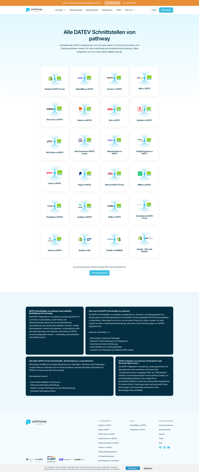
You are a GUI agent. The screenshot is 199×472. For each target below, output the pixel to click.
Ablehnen (148, 468)
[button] (60, 10)
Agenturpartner (92, 10)
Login (153, 10)
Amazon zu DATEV (105, 447)
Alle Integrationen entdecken (108, 461)
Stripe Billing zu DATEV (138, 425)
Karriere (162, 434)
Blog (160, 443)
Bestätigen (133, 468)
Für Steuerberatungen (106, 456)
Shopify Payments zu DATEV (108, 443)
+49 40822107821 (129, 3)
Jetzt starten (166, 10)
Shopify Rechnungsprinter (107, 452)
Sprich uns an (115, 52)
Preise (118, 10)
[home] (34, 10)
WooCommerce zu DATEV (107, 438)
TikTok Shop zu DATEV (106, 434)
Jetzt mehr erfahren (112, 3)
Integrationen (107, 10)
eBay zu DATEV (104, 430)
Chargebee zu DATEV (137, 430)
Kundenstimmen (165, 430)
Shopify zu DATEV (104, 425)
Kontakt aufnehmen (99, 273)
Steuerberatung (75, 10)
